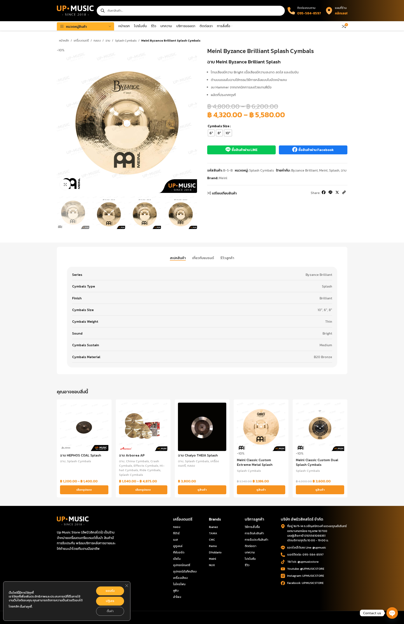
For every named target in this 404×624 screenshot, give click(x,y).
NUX (212, 565)
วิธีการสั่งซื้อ (252, 527)
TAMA (213, 533)
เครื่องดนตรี (81, 40)
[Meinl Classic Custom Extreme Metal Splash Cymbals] (261, 427)
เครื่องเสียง (180, 578)
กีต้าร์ (176, 533)
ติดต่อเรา (250, 546)
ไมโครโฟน (179, 584)
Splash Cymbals (126, 40)
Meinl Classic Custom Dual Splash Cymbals (317, 462)
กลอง (97, 40)
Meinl (323, 170)
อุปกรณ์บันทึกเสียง (185, 571)
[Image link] (73, 520)
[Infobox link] (336, 10)
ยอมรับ (110, 591)
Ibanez (213, 527)
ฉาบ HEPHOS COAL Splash (80, 455)
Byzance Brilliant (304, 170)
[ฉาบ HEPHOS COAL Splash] (84, 427)
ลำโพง (177, 597)
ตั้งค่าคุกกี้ (26, 606)
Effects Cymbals (146, 465)
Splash (334, 170)
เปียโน (176, 559)
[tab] (178, 258)
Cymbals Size (218, 125)
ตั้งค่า (110, 611)
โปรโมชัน (250, 559)
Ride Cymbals (150, 470)
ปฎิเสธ (110, 601)
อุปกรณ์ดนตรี (181, 565)
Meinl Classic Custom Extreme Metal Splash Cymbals (255, 464)
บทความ (250, 552)
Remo (213, 546)
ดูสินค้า (202, 490)
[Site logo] (75, 10)
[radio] (211, 133)
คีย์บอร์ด (178, 552)
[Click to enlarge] (65, 184)
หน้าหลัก (64, 40)
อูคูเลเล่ (177, 546)
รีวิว (247, 565)
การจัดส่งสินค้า (254, 533)
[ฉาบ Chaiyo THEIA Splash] (202, 427)
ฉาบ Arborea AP (132, 455)
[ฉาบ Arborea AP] (143, 427)
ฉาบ (107, 40)
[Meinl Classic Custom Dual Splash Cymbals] (320, 427)
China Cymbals (137, 461)
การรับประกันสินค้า (256, 539)
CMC (212, 539)
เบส (175, 539)
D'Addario (215, 552)
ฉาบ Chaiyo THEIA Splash (198, 455)
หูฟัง (176, 590)
